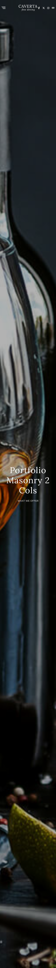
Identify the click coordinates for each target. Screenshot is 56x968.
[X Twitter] (43, 8)
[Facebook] (39, 8)
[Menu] (3, 8)
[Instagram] (48, 8)
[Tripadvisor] (53, 8)
